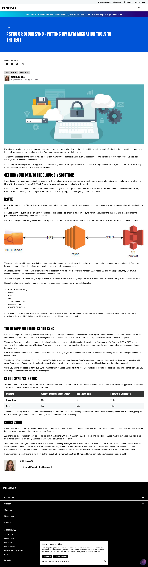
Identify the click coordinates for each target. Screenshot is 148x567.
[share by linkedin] (17, 64)
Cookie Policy (9, 542)
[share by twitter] (7, 64)
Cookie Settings (9, 546)
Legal (6, 554)
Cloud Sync (24, 72)
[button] (142, 7)
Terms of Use (9, 534)
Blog (8, 28)
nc (82, 453)
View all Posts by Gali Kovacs (36, 467)
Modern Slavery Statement (13, 550)
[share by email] (22, 64)
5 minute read (11, 72)
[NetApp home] (9, 7)
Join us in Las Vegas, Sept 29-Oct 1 (102, 14)
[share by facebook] (12, 64)
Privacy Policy (9, 538)
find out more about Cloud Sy (67, 453)
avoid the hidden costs (72, 446)
